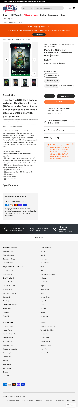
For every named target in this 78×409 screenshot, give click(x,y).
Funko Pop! (7, 309)
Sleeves (5, 361)
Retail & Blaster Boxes (10, 334)
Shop (5, 15)
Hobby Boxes (7, 341)
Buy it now (59, 102)
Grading (43, 15)
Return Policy (45, 341)
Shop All (6, 316)
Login (5, 22)
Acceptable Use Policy (48, 326)
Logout (20, 22)
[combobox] (42, 8)
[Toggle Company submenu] (12, 19)
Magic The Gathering (50, 44)
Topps (43, 251)
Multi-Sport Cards (9, 293)
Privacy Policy (45, 334)
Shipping (47, 63)
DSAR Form (44, 349)
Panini (43, 255)
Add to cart (65, 96)
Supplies (6, 312)
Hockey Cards (8, 270)
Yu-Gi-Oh (44, 282)
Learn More (39, 34)
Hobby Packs (7, 330)
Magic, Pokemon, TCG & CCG (13, 267)
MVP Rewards (16, 15)
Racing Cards (7, 274)
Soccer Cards (7, 282)
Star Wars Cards (8, 278)
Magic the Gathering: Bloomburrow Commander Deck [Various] (19, 39)
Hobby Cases (7, 357)
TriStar (43, 293)
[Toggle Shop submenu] (8, 15)
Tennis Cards (7, 301)
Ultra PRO (44, 309)
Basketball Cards (9, 259)
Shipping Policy (46, 345)
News (63, 15)
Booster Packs (8, 326)
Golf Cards (6, 297)
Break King (44, 301)
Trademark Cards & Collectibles (16, 396)
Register (12, 22)
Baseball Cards (8, 255)
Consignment (53, 15)
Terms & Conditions (47, 330)
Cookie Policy (45, 338)
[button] (74, 8)
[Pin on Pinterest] (58, 138)
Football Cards (8, 263)
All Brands (44, 316)
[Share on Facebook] (54, 138)
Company (6, 19)
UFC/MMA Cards (9, 286)
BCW (42, 305)
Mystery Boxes (8, 251)
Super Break (45, 289)
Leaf (42, 270)
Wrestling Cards (8, 289)
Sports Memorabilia (10, 305)
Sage (42, 286)
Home (4, 39)
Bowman (44, 259)
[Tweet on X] (51, 138)
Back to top (39, 237)
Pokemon (44, 278)
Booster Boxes (8, 338)
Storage (5, 372)
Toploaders (7, 364)
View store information (54, 113)
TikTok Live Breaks (31, 15)
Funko (43, 312)
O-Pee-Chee (45, 297)
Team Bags (7, 368)
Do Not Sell (44, 353)
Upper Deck (45, 263)
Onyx (42, 267)
